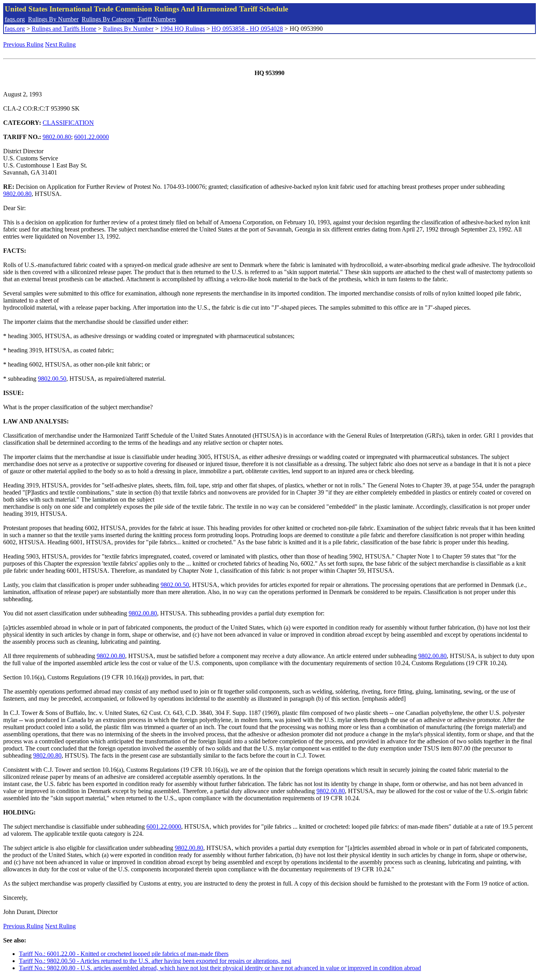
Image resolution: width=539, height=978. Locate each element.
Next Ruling (60, 44)
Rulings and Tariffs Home (64, 28)
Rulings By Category (108, 19)
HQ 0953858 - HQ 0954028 (247, 28)
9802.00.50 (52, 378)
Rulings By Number (53, 19)
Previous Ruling (23, 44)
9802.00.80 (57, 137)
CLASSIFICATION (68, 122)
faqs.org (15, 19)
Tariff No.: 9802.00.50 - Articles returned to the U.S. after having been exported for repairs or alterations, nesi (155, 960)
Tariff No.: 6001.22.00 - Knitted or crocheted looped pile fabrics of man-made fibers (123, 953)
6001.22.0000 (91, 137)
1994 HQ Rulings (182, 28)
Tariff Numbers (157, 19)
